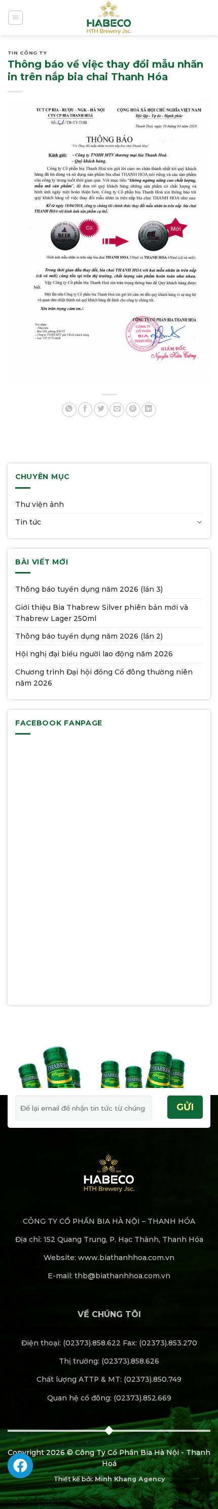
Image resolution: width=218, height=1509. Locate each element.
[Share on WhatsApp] (69, 409)
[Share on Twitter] (101, 409)
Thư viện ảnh (39, 504)
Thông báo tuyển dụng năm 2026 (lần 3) (89, 589)
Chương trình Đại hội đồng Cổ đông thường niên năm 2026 (104, 677)
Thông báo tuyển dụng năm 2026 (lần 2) (89, 636)
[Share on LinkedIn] (148, 409)
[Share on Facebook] (85, 409)
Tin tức (28, 522)
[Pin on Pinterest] (133, 409)
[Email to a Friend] (117, 409)
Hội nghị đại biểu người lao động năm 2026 (94, 654)
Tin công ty (27, 53)
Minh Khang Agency (130, 1479)
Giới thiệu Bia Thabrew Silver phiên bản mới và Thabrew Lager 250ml (101, 612)
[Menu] (15, 18)
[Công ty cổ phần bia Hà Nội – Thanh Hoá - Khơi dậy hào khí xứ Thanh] (109, 17)
